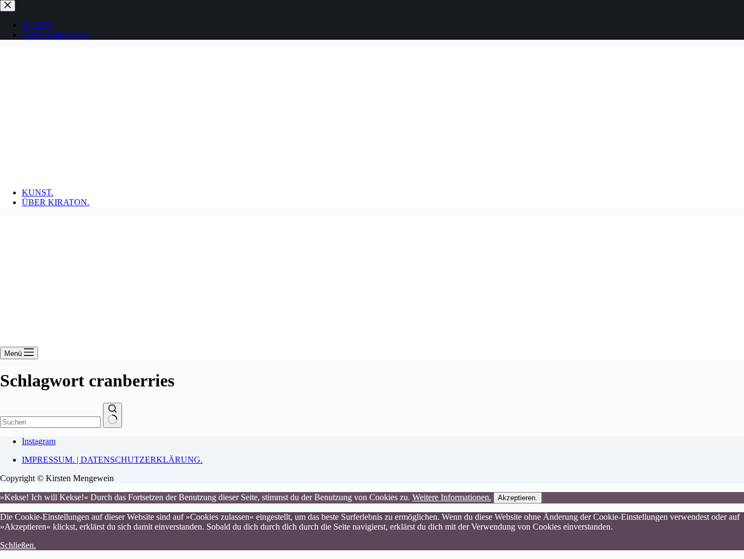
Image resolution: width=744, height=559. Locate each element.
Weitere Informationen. (451, 497)
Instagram (39, 441)
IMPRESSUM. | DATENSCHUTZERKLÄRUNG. (112, 459)
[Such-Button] (112, 415)
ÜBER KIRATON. (55, 202)
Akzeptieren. (518, 498)
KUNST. (37, 192)
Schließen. (18, 545)
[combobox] (50, 422)
